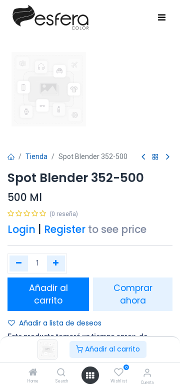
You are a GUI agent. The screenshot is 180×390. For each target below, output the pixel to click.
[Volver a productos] (156, 157)
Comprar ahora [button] (133, 294)
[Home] (33, 373)
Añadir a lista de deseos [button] (60, 323)
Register (65, 229)
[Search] (61, 373)
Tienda (37, 156)
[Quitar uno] (19, 264)
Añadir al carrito (111, 349)
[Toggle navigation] (162, 18)
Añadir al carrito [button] (48, 294)
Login (22, 229)
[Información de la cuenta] (147, 372)
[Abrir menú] (90, 376)
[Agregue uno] (56, 264)
